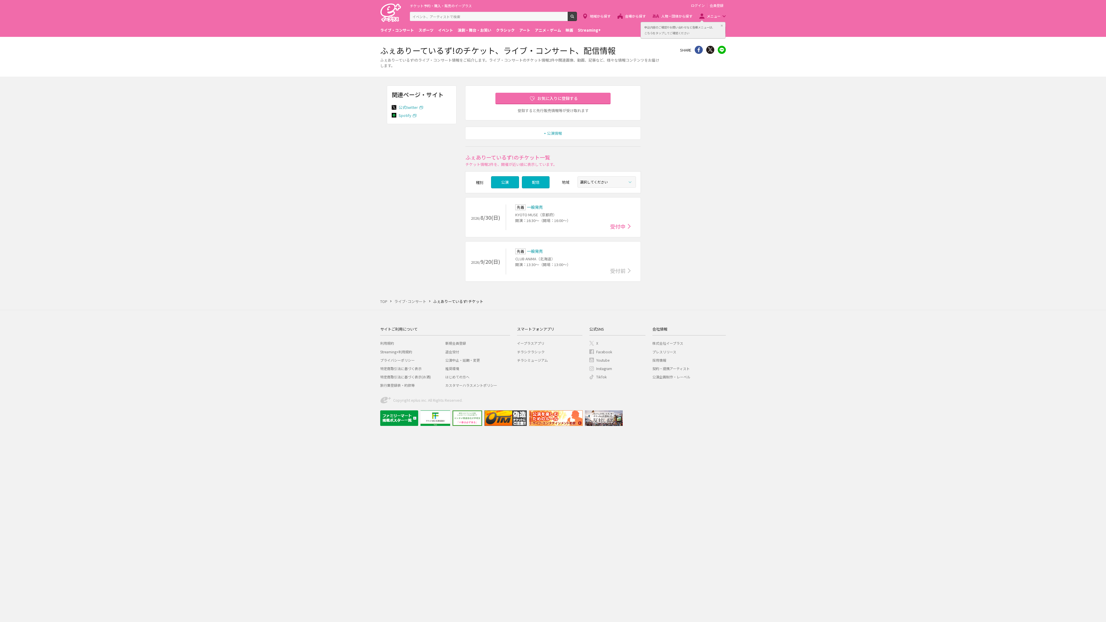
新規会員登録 (455, 343)
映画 (569, 30)
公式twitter (408, 107)
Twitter (710, 50)
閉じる (721, 25)
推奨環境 (452, 368)
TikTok (601, 376)
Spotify (405, 115)
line (722, 50)
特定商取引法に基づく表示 (401, 368)
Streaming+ (589, 30)
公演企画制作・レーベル (671, 376)
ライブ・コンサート (397, 30)
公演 (505, 182)
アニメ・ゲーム (548, 30)
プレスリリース (664, 351)
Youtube (602, 360)
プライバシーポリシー (397, 360)
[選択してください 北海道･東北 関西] (606, 182)
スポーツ (425, 30)
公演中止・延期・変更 (462, 360)
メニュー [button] (714, 16)
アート (524, 30)
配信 (535, 182)
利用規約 (387, 343)
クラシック (505, 30)
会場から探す (635, 16)
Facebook (604, 351)
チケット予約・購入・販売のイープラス (441, 5)
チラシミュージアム (532, 360)
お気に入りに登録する (557, 98)
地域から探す (600, 16)
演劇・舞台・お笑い (474, 30)
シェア (699, 50)
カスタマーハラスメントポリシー (471, 385)
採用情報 (659, 360)
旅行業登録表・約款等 (397, 385)
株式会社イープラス (667, 343)
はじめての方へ (457, 376)
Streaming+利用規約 (396, 351)
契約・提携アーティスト (671, 368)
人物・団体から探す (676, 16)
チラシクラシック (531, 351)
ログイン (698, 5)
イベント (445, 30)
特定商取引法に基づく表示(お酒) (405, 376)
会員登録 (717, 5)
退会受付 (452, 351)
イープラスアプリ (530, 343)
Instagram (604, 368)
